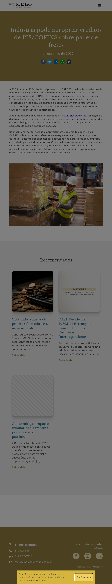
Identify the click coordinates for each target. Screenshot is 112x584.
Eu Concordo (84, 577)
